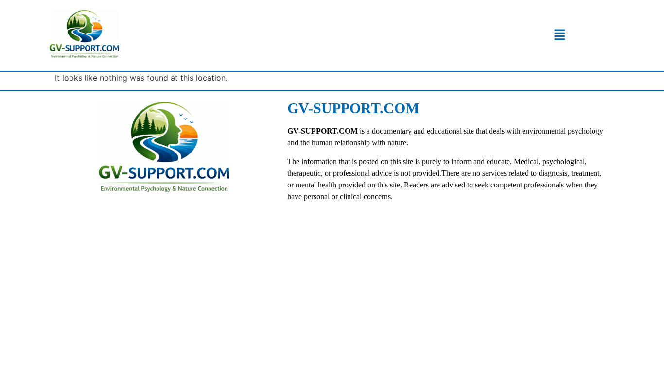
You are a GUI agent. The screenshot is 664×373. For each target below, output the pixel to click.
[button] (559, 35)
